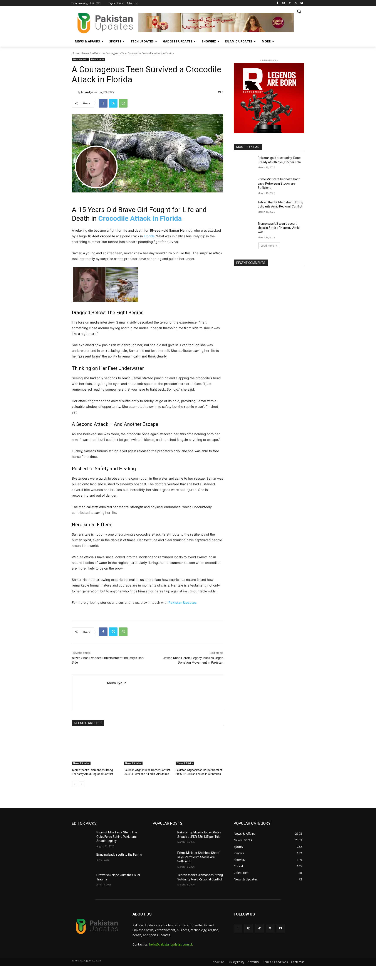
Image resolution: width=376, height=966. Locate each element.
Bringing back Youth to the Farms (119, 854)
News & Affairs (91, 53)
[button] (299, 11)
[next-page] (81, 784)
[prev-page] (74, 784)
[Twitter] (295, 3)
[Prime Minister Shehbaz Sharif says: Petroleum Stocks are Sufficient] (244, 184)
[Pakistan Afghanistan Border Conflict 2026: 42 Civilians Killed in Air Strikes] (147, 748)
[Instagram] (283, 3)
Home (75, 53)
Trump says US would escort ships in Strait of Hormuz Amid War (279, 228)
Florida (149, 236)
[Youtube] (301, 3)
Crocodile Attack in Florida (139, 218)
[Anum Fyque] (74, 92)
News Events (97, 59)
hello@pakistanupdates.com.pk (171, 944)
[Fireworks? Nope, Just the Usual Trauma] (82, 880)
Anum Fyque (89, 92)
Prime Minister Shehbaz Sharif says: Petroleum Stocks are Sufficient (279, 183)
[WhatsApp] (123, 103)
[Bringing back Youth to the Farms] (82, 860)
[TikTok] (289, 3)
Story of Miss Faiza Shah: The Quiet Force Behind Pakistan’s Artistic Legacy (116, 837)
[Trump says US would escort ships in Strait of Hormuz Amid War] (244, 229)
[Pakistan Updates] (105, 23)
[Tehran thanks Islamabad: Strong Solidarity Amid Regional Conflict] (95, 748)
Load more (267, 246)
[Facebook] (277, 3)
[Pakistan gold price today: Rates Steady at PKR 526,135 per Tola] (244, 163)
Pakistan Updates (182, 602)
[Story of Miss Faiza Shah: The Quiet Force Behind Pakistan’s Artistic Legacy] (82, 837)
